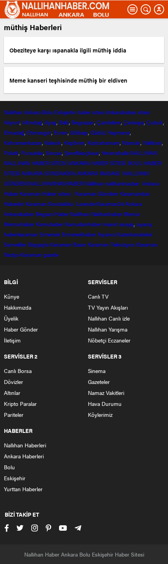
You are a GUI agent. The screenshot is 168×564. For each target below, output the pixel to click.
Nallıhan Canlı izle (109, 318)
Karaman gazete (39, 254)
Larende (85, 203)
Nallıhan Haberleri (25, 445)
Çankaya (133, 122)
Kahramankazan (23, 142)
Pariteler (13, 414)
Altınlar (12, 392)
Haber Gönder (21, 329)
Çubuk (155, 122)
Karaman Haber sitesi (46, 193)
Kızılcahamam (104, 142)
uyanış (144, 224)
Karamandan (135, 193)
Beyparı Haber (52, 214)
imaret (110, 224)
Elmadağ (14, 132)
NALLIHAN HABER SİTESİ (35, 163)
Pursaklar (32, 153)
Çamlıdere (109, 122)
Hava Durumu (105, 403)
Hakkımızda (17, 307)
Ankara (32, 112)
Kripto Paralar (20, 403)
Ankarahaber (121, 112)
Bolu (47, 112)
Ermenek (49, 234)
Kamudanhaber (83, 224)
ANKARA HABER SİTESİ (97, 163)
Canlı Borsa (18, 371)
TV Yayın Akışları (108, 307)
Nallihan (94, 183)
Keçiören (74, 142)
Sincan (54, 153)
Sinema (96, 371)
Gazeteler (99, 382)
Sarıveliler (15, 244)
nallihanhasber (123, 183)
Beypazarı (82, 122)
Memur (132, 214)
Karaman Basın (68, 244)
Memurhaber (19, 224)
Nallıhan (13, 112)
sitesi (143, 112)
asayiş (126, 224)
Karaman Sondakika (49, 203)
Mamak (131, 142)
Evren (61, 132)
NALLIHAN (143, 153)
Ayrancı (106, 234)
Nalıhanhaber (106, 214)
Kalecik (53, 142)
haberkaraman (21, 234)
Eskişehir (65, 112)
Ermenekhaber (79, 234)
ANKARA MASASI (99, 173)
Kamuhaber (49, 224)
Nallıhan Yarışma (107, 329)
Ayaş (50, 122)
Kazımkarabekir (135, 234)
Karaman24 (110, 203)
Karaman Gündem (96, 193)
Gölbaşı (79, 132)
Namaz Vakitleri (106, 392)
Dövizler (13, 382)
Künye (11, 296)
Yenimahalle (115, 153)
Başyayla (38, 244)
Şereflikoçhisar (81, 153)
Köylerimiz (100, 414)
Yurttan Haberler (23, 489)
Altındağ (32, 122)
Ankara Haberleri (24, 456)
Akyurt (12, 122)
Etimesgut (39, 132)
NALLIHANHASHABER (56, 183)
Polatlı (11, 153)
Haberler (14, 203)
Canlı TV (98, 296)
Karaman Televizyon (111, 244)
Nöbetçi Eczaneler (109, 340)
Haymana (118, 132)
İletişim (12, 340)
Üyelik (11, 318)
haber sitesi (91, 112)
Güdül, (98, 132)
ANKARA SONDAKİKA (48, 173)
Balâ (64, 122)
